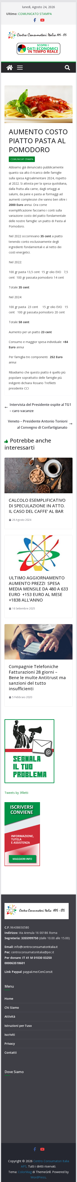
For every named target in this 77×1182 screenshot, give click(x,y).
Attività (9, 1016)
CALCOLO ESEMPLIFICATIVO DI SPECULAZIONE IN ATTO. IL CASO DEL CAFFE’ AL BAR (37, 505)
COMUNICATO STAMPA (35, 14)
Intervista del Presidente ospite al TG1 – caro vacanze (40, 407)
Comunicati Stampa (21, 159)
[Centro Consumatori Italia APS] (9, 67)
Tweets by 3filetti (16, 793)
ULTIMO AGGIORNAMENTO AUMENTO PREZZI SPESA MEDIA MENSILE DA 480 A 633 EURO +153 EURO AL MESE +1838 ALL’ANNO (38, 589)
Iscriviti (9, 1035)
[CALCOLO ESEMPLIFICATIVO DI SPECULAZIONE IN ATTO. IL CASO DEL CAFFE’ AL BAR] (38, 475)
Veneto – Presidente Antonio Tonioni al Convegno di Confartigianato (37, 424)
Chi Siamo (11, 1007)
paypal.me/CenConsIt (38, 972)
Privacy (9, 1044)
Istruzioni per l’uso (18, 1026)
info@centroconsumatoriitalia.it (36, 947)
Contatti (10, 1052)
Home (8, 999)
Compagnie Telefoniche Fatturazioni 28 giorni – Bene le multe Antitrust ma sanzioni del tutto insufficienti (37, 678)
